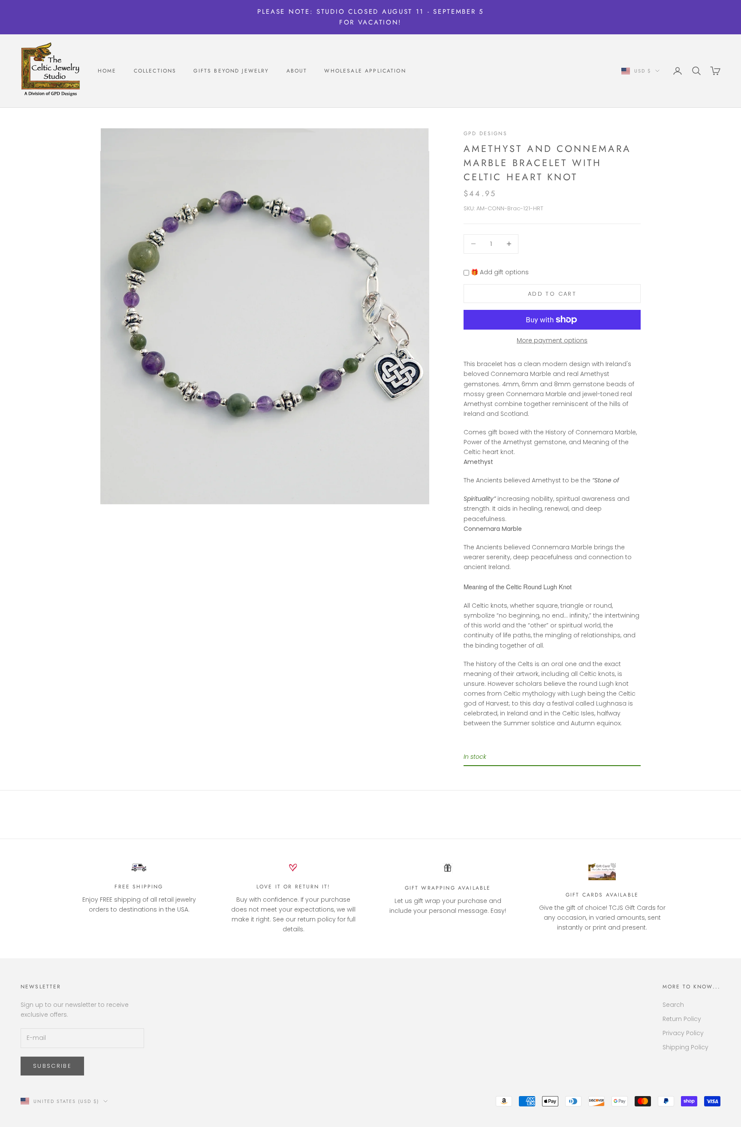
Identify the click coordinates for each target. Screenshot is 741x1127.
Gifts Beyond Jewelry (231, 71)
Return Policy (682, 1019)
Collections (155, 71)
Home (107, 71)
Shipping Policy (685, 1047)
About (296, 71)
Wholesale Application (365, 71)
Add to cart (552, 294)
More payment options (552, 340)
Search (673, 1004)
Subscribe (52, 1066)
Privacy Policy (683, 1033)
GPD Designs (485, 133)
